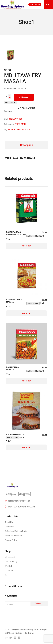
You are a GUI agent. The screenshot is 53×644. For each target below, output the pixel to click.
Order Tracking (11, 561)
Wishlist (8, 566)
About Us (9, 522)
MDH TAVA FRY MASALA (19, 129)
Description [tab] (26, 145)
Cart (6, 575)
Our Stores (9, 526)
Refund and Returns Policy (16, 531)
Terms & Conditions (13, 535)
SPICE (17, 124)
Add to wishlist (10, 102)
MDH (23, 124)
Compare (8, 111)
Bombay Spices (32, 629)
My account (10, 557)
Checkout (9, 570)
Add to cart (24, 97)
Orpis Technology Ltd (26, 633)
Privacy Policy (11, 540)
